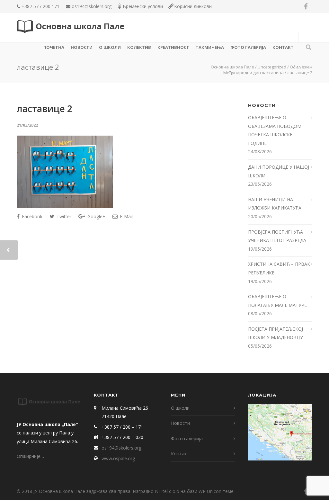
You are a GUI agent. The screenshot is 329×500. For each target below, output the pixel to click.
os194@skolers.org (91, 6)
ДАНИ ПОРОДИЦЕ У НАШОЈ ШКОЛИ (278, 171)
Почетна (53, 47)
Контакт (283, 47)
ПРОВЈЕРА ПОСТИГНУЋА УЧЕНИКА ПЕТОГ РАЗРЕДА (277, 236)
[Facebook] (305, 6)
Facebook (31, 216)
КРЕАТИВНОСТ (173, 47)
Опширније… (30, 456)
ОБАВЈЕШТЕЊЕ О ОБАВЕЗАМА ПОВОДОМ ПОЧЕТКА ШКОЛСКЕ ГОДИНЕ (274, 130)
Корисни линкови (193, 6)
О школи (110, 47)
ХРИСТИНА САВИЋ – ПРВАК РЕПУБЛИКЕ (279, 268)
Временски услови (143, 6)
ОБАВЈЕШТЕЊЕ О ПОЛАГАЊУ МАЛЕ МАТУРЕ (278, 300)
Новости (82, 47)
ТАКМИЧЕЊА (210, 47)
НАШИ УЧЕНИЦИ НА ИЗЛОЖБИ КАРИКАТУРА (275, 203)
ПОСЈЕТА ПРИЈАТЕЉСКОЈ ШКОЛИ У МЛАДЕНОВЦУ (275, 333)
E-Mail (126, 216)
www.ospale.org (118, 458)
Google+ (95, 216)
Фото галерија (248, 47)
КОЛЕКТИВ (139, 47)
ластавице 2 (44, 109)
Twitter (63, 216)
